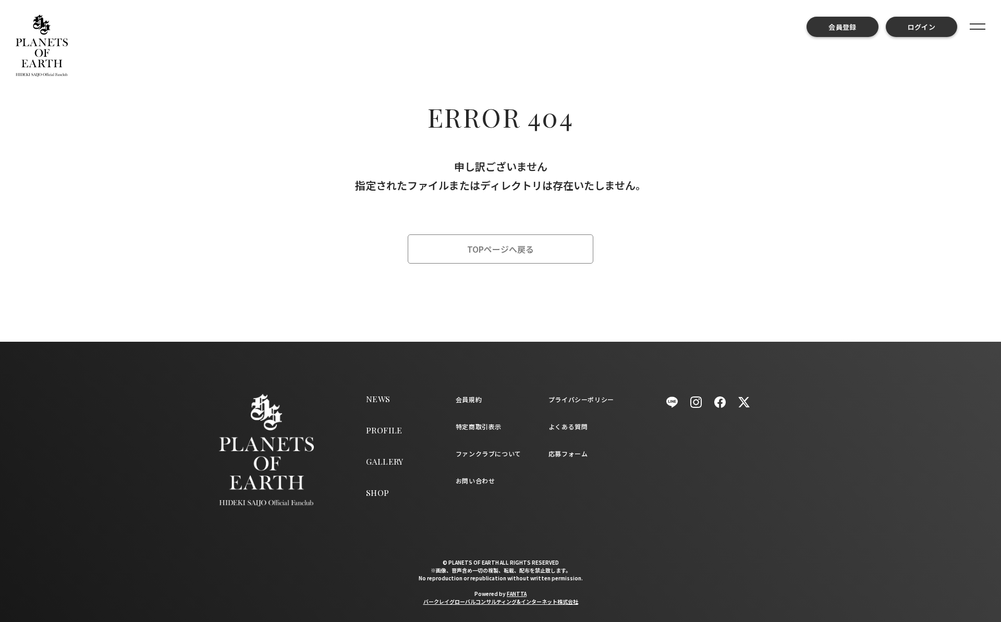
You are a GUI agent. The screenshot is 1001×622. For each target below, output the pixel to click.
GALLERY (385, 461)
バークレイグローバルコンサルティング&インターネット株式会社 (500, 601)
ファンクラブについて (488, 453)
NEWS (378, 398)
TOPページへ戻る (500, 249)
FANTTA (517, 594)
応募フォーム (568, 453)
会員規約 (469, 399)
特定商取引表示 (479, 426)
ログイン (921, 27)
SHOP (377, 492)
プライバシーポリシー (581, 399)
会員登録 (842, 27)
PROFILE (384, 430)
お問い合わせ (475, 480)
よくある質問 (568, 426)
